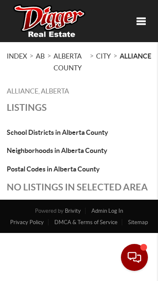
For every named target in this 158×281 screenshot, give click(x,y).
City (103, 56)
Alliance (135, 56)
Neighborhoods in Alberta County (57, 150)
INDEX (17, 56)
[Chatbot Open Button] (134, 257)
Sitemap (138, 222)
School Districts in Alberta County (57, 132)
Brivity (73, 211)
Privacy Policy (27, 222)
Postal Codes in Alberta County (53, 169)
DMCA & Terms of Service (86, 222)
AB (40, 56)
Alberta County (68, 62)
